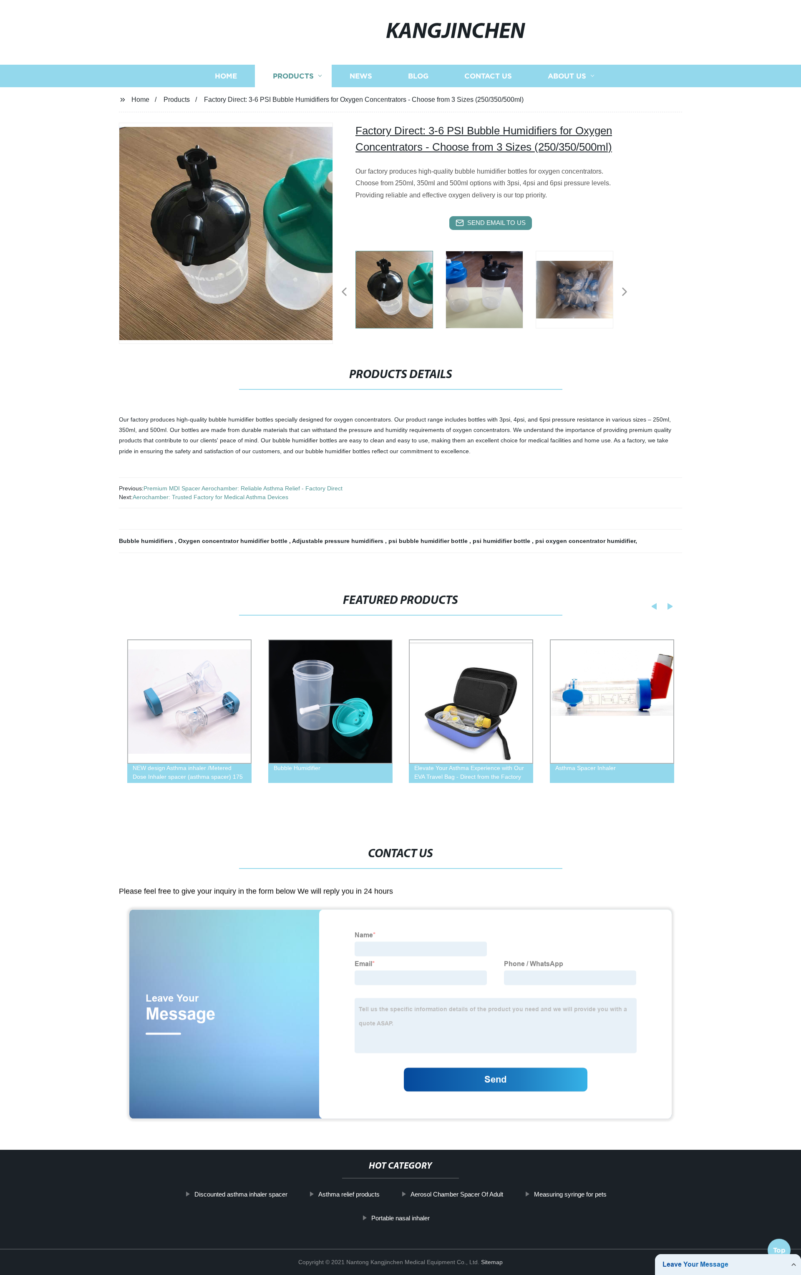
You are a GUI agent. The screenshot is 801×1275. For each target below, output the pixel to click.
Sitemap (492, 1262)
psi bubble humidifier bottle (428, 541)
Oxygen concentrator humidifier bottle (233, 541)
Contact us (488, 76)
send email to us (496, 222)
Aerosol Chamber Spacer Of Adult (457, 1194)
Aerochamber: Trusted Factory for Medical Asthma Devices (210, 497)
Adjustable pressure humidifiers (338, 541)
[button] (344, 292)
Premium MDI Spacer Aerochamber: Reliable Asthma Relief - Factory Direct (243, 488)
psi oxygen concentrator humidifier (585, 541)
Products (293, 76)
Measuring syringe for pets (570, 1194)
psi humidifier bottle (502, 541)
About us (567, 76)
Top (779, 1252)
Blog (418, 76)
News (361, 76)
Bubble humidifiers (147, 541)
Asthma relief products (349, 1194)
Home (226, 76)
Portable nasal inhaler (400, 1217)
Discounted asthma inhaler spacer (240, 1194)
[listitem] (400, 288)
